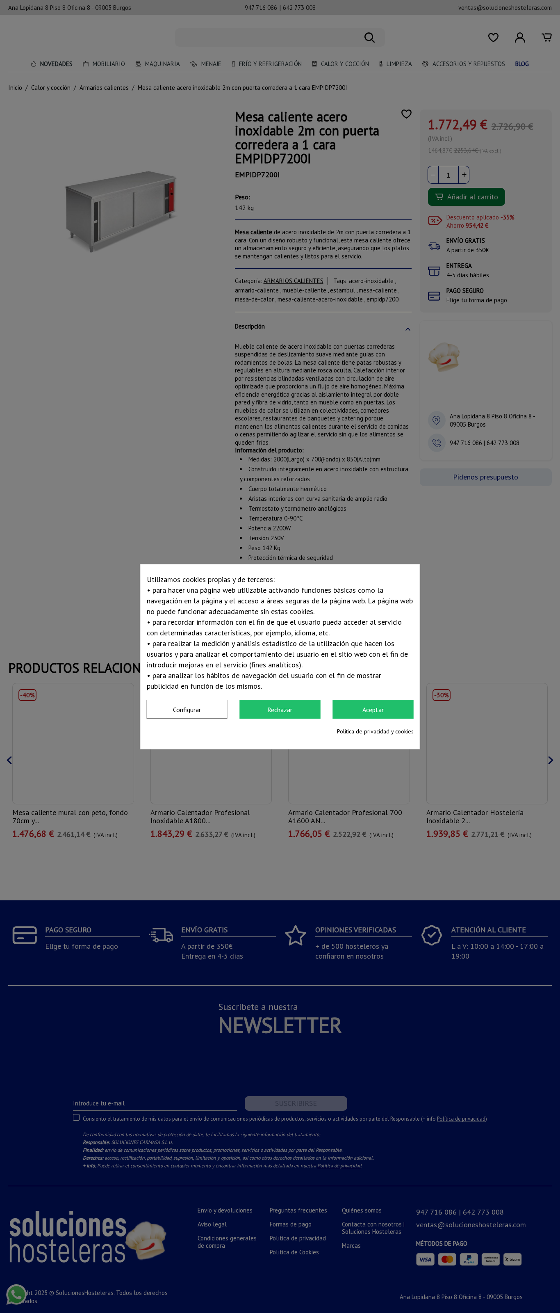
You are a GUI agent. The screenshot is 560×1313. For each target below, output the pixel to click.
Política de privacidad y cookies (375, 731)
